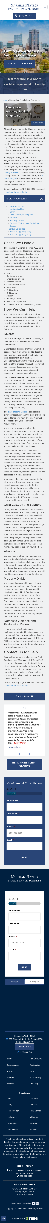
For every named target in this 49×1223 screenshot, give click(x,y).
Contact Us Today (19, 63)
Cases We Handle (16, 206)
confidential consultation (16, 192)
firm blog (34, 1084)
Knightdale (12, 1117)
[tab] (24, 696)
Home (4, 100)
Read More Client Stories (24, 764)
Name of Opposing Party (20, 231)
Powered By (18, 1218)
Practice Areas (22, 696)
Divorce (13, 212)
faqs (32, 1071)
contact (10, 1077)
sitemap (10, 1084)
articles (10, 1071)
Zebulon (33, 1129)
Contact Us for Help (17, 229)
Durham (33, 1104)
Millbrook (34, 1117)
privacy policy (35, 1077)
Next (24, 857)
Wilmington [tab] (34, 982)
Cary (10, 1104)
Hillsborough (13, 1111)
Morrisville (12, 1123)
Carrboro (34, 1098)
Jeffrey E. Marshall (12, 172)
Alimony (13, 217)
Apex (10, 1098)
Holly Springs (35, 1111)
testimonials (35, 1065)
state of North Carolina (18, 412)
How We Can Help (16, 209)
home (9, 1059)
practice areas (13, 1065)
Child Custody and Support (21, 215)
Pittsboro (34, 1123)
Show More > (20, 743)
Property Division (17, 220)
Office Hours (24, 1047)
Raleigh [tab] (14, 982)
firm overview (36, 1059)
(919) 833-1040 (26, 15)
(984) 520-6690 (26, 1194)
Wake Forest (13, 1129)
